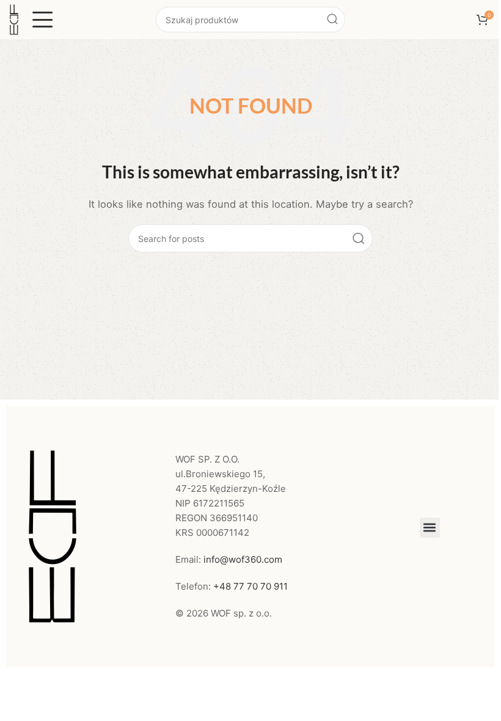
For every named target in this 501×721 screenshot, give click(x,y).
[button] (430, 528)
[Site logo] (14, 18)
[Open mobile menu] (42, 19)
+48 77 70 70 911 (250, 586)
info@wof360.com (242, 559)
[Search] (332, 19)
